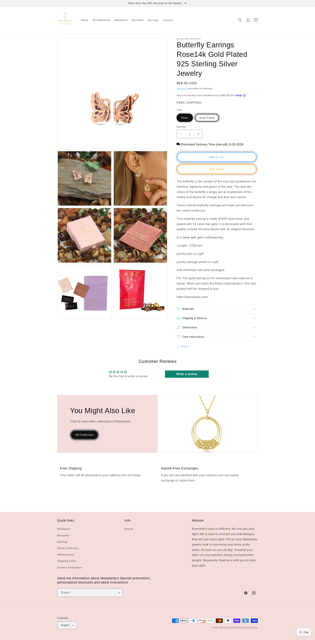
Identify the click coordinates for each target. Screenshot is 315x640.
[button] (240, 20)
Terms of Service (67, 548)
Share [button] (184, 346)
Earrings (62, 541)
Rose (184, 117)
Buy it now (217, 169)
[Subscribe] (119, 592)
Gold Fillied (207, 117)
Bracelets (63, 535)
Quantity (181, 126)
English (65, 625)
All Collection (84, 434)
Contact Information (69, 567)
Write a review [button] (186, 374)
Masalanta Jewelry (229, 628)
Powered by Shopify (248, 628)
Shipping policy (66, 560)
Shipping (182, 88)
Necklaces (63, 528)
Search (129, 528)
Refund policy (65, 554)
